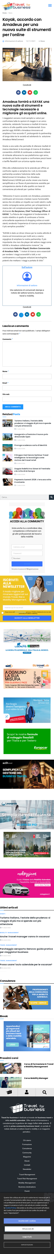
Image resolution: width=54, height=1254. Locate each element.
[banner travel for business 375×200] (27, 883)
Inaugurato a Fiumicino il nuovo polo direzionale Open (31, 435)
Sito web (6, 394)
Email (6, 383)
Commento (8, 339)
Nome (6, 371)
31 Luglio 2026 (20, 429)
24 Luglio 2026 (20, 449)
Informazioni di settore (27, 285)
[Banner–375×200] (27, 641)
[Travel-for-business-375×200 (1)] (27, 741)
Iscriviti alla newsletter (27, 618)
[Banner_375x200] (27, 710)
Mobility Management (9, 933)
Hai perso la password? (19, 569)
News (10, 13)
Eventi (2, 914)
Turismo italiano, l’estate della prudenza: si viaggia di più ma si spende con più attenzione (32, 423)
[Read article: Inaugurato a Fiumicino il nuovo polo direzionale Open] (8, 436)
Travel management (8, 945)
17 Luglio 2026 (20, 485)
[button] (50, 5)
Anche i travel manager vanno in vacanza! (25, 936)
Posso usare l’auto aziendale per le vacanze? (26, 964)
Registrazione (32, 569)
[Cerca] (51, 497)
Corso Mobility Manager (36, 1078)
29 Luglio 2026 (6, 956)
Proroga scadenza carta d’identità (30, 445)
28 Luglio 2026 (6, 968)
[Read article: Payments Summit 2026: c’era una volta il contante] (8, 482)
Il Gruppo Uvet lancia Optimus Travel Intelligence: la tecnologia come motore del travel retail (31, 457)
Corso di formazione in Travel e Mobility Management (38, 1065)
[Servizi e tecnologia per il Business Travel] (27, 814)
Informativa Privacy (20, 612)
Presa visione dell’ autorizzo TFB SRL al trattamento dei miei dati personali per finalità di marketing (28, 612)
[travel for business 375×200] (27, 676)
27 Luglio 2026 (20, 440)
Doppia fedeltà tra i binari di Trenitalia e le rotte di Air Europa (32, 469)
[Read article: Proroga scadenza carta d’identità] (8, 447)
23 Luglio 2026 (20, 463)
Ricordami (16, 558)
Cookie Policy (10, 1208)
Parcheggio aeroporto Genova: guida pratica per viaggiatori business (26, 950)
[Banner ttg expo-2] (27, 844)
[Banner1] (27, 774)
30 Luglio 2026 (6, 940)
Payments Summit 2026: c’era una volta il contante (32, 480)
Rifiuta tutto (27, 1229)
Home (5, 13)
